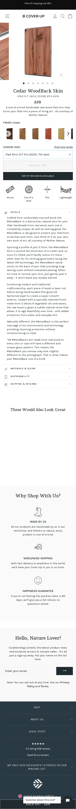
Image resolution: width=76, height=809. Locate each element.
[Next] (68, 134)
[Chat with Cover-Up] (68, 801)
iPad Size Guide (63, 147)
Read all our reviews (38, 755)
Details (15, 212)
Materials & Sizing (23, 368)
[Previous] (8, 134)
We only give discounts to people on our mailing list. (37, 767)
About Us (37, 719)
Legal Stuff (37, 731)
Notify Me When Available (38, 176)
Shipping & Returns (24, 384)
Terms (45, 686)
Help (37, 707)
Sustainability (20, 376)
